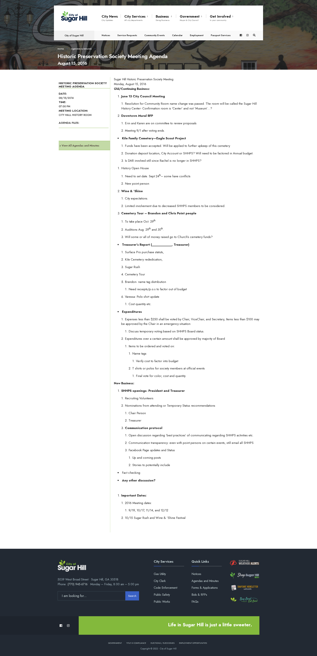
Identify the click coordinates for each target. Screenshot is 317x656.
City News (110, 18)
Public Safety (162, 595)
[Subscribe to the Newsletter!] (244, 587)
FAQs (195, 602)
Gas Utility (160, 574)
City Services (134, 18)
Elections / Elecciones (162, 643)
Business (163, 18)
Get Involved (220, 18)
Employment (196, 35)
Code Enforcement (165, 588)
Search (132, 596)
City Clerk (160, 581)
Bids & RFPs (199, 595)
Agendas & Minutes (81, 48)
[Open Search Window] (254, 35)
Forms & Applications (205, 588)
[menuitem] (136, 17)
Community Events (154, 35)
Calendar (177, 35)
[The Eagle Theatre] (244, 600)
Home (61, 48)
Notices (106, 35)
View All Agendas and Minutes (80, 145)
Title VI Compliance (136, 643)
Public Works (162, 602)
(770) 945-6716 (78, 584)
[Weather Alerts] (244, 563)
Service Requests (127, 35)
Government (190, 18)
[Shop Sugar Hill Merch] (244, 575)
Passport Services (221, 35)
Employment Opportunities (193, 643)
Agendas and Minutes (205, 581)
